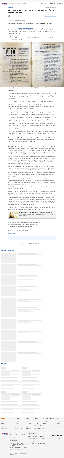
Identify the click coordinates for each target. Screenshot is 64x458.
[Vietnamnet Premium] (5, 419)
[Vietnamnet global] (51, 4)
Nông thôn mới (37, 428)
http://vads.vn (34, 441)
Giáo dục (17, 421)
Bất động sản (28, 428)
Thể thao (17, 418)
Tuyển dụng (56, 440)
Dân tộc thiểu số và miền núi (49, 418)
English (44, 423)
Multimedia (59, 421)
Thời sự (2, 423)
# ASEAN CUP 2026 (22, 3)
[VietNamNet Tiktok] (58, 435)
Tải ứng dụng (53, 438)
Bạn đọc (36, 418)
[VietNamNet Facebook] (53, 435)
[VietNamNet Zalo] (61, 435)
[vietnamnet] (5, 4)
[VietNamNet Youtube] (55, 435)
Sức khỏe (27, 418)
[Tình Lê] (9, 16)
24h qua (59, 426)
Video (58, 418)
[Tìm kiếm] (62, 3)
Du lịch (27, 426)
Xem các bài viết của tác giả (51, 16)
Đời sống (17, 426)
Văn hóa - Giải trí (18, 428)
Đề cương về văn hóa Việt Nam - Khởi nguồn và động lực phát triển (35, 212)
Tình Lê (12, 16)
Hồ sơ (44, 426)
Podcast (58, 423)
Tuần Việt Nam (44, 3)
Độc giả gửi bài (60, 438)
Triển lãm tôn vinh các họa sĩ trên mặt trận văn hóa (21, 226)
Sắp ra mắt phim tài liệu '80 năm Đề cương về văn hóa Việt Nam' (24, 224)
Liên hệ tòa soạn (13, 440)
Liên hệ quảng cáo (32, 433)
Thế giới (16, 423)
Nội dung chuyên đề (47, 421)
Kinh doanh (3, 426)
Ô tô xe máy (28, 423)
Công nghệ (28, 421)
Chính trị (10, 7)
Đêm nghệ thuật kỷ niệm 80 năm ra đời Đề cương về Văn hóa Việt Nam (25, 222)
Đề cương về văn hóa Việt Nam (25, 28)
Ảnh (43, 428)
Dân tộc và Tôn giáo (5, 428)
